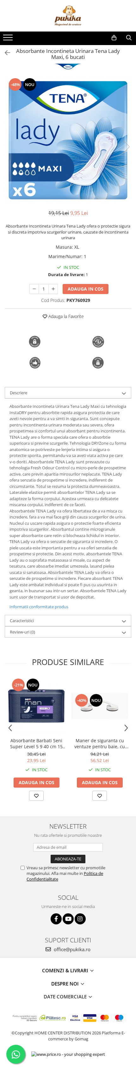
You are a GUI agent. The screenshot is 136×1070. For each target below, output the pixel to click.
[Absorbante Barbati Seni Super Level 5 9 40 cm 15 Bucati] (36, 706)
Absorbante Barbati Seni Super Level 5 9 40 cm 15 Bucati (36, 743)
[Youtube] (68, 918)
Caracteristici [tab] (22, 620)
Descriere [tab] (18, 393)
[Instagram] (80, 918)
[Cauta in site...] (129, 38)
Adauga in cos (85, 289)
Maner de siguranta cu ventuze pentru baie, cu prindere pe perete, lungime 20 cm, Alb (99, 743)
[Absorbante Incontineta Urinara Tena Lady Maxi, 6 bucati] (68, 140)
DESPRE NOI (65, 983)
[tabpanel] (68, 140)
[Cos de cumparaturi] (114, 38)
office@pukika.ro (71, 949)
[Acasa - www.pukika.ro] (68, 16)
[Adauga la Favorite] (36, 796)
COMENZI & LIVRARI (66, 970)
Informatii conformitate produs (38, 607)
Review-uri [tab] (22, 632)
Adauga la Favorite (65, 316)
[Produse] (8, 39)
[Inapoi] (4, 53)
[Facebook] (56, 918)
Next (126, 146)
